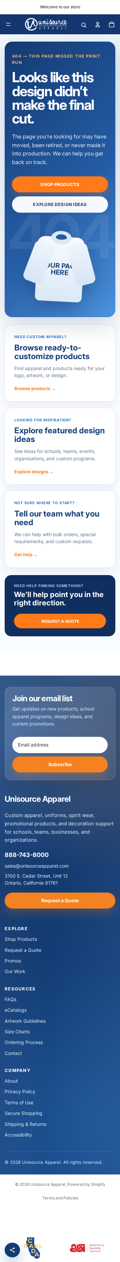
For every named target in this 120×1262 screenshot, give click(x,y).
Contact (13, 1053)
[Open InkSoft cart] (111, 24)
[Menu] (8, 24)
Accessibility (18, 1135)
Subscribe (60, 764)
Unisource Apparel (47, 1184)
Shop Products (59, 184)
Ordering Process (24, 1042)
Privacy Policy (20, 1091)
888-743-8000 (27, 854)
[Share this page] (12, 1250)
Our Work (15, 971)
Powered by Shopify (86, 1184)
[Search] (83, 24)
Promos (13, 960)
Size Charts (17, 1031)
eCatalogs (16, 1010)
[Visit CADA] (33, 1248)
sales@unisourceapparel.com (37, 866)
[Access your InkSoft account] (97, 24)
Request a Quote (60, 621)
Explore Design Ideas (60, 204)
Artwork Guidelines (25, 1021)
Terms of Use (19, 1102)
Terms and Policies (60, 1197)
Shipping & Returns (25, 1124)
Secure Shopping (23, 1113)
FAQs (10, 999)
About (11, 1081)
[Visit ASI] (86, 1248)
